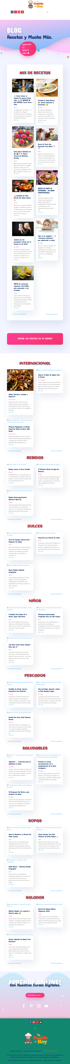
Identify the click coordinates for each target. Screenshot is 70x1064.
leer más (16, 120)
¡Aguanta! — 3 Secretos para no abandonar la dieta (20, 763)
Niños (39, 151)
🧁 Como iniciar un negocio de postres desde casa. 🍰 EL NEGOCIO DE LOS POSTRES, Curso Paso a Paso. (23, 100)
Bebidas (16, 293)
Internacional (12, 399)
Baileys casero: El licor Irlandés (19, 469)
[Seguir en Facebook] (12, 12)
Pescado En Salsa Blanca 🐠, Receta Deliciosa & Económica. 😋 (46, 102)
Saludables (16, 247)
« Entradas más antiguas (19, 314)
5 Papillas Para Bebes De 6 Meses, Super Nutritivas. (18, 615)
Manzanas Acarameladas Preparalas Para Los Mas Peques (49, 615)
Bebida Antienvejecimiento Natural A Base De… (18, 498)
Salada (15, 203)
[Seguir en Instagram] (19, 12)
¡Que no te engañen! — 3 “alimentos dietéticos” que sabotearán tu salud (46, 238)
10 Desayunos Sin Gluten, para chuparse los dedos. (19, 793)
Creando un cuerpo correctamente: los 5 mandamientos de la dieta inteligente (47, 765)
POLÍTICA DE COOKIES (35, 1053)
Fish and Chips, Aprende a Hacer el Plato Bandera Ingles (49, 690)
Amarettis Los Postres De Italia (49, 538)
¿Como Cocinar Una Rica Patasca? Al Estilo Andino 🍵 (48, 835)
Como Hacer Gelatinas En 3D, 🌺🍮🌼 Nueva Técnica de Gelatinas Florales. (22, 155)
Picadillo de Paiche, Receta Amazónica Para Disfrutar (18, 690)
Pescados (40, 107)
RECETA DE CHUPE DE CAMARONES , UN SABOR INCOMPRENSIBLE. (46, 190)
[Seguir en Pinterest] (15, 12)
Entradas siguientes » (52, 314)
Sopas (39, 195)
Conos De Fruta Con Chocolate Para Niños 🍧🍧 (46, 146)
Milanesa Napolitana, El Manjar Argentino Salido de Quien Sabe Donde (19, 429)
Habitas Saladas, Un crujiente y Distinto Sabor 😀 (19, 912)
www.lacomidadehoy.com (34, 1060)
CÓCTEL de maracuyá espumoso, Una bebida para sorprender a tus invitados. (21, 287)
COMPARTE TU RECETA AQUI (26, 48)
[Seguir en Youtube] (46, 1006)
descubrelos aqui (34, 995)
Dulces (15, 107)
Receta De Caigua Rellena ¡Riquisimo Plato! (46, 910)
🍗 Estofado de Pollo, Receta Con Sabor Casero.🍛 (22, 198)
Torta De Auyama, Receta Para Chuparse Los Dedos (19, 541)
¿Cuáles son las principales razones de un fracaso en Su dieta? (22, 242)
